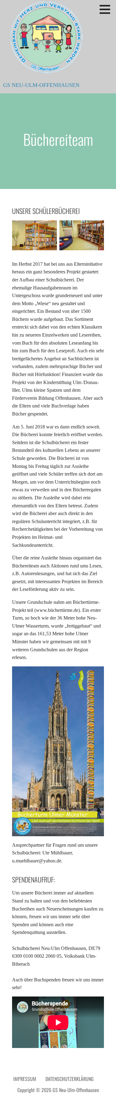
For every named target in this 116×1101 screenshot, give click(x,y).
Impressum (24, 1079)
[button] (107, 9)
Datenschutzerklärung (69, 1079)
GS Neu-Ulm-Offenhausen (41, 85)
